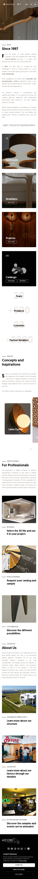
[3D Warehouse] (28, 849)
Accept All (19, 865)
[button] (8, 4)
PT (20, 4)
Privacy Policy (23, 860)
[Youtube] (18, 849)
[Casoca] (25, 849)
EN (18, 4)
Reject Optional (19, 869)
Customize (19, 874)
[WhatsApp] (22, 849)
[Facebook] (15, 849)
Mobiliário (23, 281)
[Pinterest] (12, 849)
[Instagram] (8, 849)
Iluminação (11, 281)
